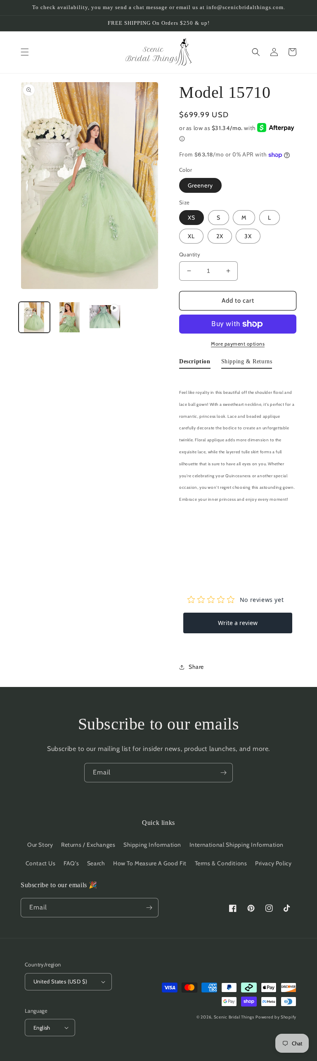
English (41, 1027)
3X (248, 236)
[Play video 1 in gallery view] (105, 317)
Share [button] (196, 666)
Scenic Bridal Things (234, 1017)
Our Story (40, 844)
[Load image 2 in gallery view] (69, 317)
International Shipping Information (236, 844)
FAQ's (71, 863)
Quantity (189, 254)
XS (191, 217)
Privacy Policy (273, 863)
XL (191, 236)
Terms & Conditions (221, 863)
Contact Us (41, 863)
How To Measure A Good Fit (150, 863)
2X (219, 236)
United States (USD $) (60, 981)
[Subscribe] (223, 772)
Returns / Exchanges (88, 844)
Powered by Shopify (275, 1017)
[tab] (195, 363)
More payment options (238, 344)
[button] (25, 52)
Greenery (200, 185)
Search (96, 863)
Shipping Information (152, 844)
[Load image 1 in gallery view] (34, 317)
